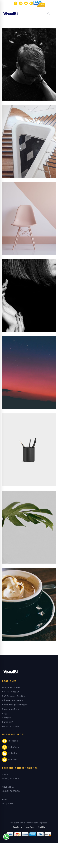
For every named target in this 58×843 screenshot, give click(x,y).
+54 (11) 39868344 (11, 791)
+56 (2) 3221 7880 (11, 778)
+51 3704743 (8, 803)
